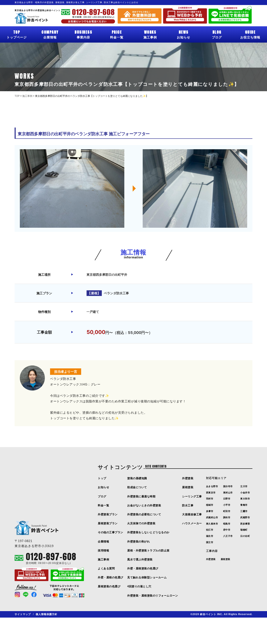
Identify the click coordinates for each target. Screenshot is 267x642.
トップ (102, 478)
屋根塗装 (187, 487)
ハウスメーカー (192, 523)
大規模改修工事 (192, 514)
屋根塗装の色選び (109, 586)
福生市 (209, 536)
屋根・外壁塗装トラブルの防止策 (148, 550)
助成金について (137, 487)
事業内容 (83, 34)
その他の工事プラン (110, 532)
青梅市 (244, 505)
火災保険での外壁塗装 (141, 523)
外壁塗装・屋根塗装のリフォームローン (152, 595)
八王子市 (228, 536)
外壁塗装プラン (108, 514)
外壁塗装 (187, 478)
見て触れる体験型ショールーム (147, 577)
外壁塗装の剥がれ (138, 541)
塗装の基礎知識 (137, 478)
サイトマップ (23, 614)
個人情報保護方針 (46, 614)
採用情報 (103, 550)
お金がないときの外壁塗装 (144, 505)
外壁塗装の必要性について (144, 514)
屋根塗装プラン (108, 523)
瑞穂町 (244, 529)
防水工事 (187, 505)
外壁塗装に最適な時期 (141, 496)
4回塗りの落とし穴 (139, 586)
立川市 (244, 486)
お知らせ (183, 34)
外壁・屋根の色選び (110, 577)
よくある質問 (106, 568)
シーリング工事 (192, 496)
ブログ (217, 34)
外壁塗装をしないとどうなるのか (148, 532)
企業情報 (50, 34)
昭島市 (226, 523)
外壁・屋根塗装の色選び (142, 568)
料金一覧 (116, 34)
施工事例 (150, 34)
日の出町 (245, 536)
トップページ (17, 34)
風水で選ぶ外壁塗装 (140, 559)
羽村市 (209, 498)
